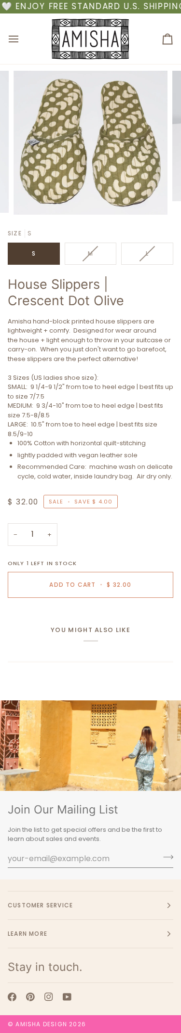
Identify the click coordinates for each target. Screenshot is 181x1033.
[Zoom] (31, 196)
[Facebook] (12, 997)
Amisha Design (41, 1024)
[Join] (165, 857)
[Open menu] (22, 38)
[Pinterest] (30, 997)
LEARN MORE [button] (27, 934)
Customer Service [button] (40, 905)
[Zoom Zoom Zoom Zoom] (90, 143)
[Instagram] (48, 997)
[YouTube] (67, 997)
